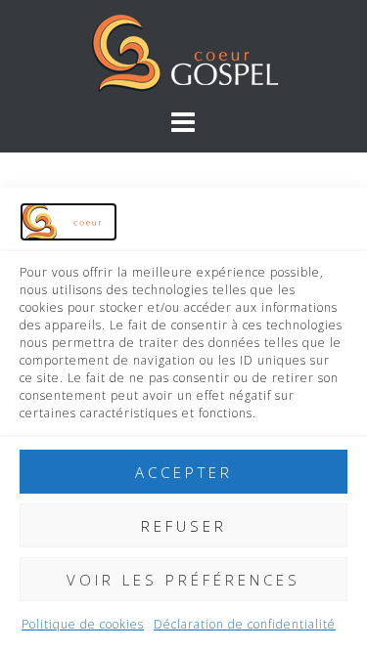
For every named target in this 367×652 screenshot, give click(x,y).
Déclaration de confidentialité (245, 624)
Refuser (184, 526)
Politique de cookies (83, 624)
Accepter (184, 472)
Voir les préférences (183, 579)
